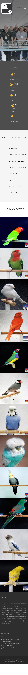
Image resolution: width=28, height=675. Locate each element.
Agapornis (14, 79)
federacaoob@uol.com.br (10, 648)
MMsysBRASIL (20, 661)
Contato (5, 634)
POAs (14, 111)
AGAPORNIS (14, 148)
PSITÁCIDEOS (14, 186)
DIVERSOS (13, 193)
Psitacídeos (14, 121)
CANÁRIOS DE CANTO (18, 155)
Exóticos (14, 100)
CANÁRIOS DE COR (16, 161)
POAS (11, 180)
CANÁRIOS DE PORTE (17, 167)
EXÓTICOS (13, 174)
